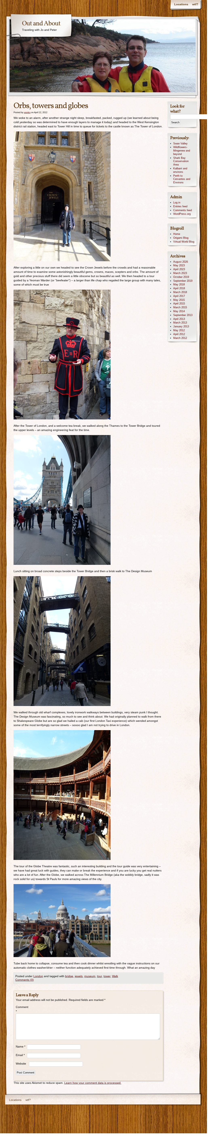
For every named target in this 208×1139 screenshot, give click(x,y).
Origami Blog (180, 237)
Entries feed (180, 206)
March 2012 (180, 338)
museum (89, 976)
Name (20, 1046)
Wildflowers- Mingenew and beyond (181, 151)
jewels (79, 976)
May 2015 (179, 299)
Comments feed (182, 210)
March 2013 (180, 322)
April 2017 (179, 296)
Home (176, 233)
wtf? (195, 4)
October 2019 (181, 276)
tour (99, 976)
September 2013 (182, 315)
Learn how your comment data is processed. (92, 1082)
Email (20, 1055)
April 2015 (179, 303)
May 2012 (179, 330)
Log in (176, 202)
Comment (21, 1009)
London (38, 976)
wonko (27, 112)
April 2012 (179, 334)
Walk (115, 976)
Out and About (41, 23)
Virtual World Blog (183, 241)
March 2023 (180, 273)
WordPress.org (182, 213)
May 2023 (179, 265)
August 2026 (180, 261)
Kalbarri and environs (180, 170)
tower (106, 976)
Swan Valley (180, 143)
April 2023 (179, 269)
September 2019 (182, 280)
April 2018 (179, 288)
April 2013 (179, 318)
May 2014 (179, 311)
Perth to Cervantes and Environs (181, 179)
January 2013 (181, 326)
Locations (181, 4)
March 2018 (180, 292)
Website (21, 1063)
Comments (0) (24, 979)
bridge (69, 976)
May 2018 (179, 284)
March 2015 (180, 307)
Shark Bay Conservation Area (181, 161)
